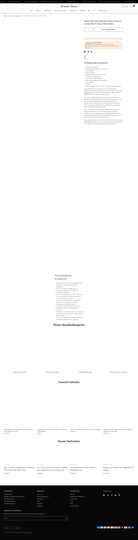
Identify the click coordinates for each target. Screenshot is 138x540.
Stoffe (38, 501)
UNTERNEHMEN (8, 491)
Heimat (5, 15)
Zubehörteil (72, 10)
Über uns (72, 494)
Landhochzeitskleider (85, 372)
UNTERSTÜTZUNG (75, 491)
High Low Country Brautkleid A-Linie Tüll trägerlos (85, 429)
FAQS (71, 503)
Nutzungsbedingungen (9, 501)
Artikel (71, 501)
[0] (133, 6)
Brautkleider (47, 10)
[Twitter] (109, 495)
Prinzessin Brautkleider (43, 496)
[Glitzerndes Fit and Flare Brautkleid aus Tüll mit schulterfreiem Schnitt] (19, 406)
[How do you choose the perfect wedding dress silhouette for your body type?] (52, 453)
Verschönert (40, 499)
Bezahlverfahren (8, 494)
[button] (103, 35)
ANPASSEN (83, 10)
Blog (89, 10)
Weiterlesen (7, 473)
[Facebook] (105, 495)
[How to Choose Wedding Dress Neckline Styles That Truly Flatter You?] (19, 453)
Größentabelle (73, 499)
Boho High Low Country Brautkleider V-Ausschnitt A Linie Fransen (52, 430)
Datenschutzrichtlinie (9, 499)
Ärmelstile (39, 506)
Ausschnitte (40, 503)
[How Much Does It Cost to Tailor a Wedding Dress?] (85, 453)
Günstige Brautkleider (52, 372)
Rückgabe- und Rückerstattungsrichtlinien (14, 496)
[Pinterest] (120, 495)
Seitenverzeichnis (74, 505)
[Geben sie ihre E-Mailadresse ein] (66, 518)
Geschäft (10, 15)
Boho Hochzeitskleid (17, 15)
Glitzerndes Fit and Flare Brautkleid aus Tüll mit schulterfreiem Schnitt (18, 430)
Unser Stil (39, 494)
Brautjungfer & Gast (60, 10)
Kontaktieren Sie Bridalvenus (77, 496)
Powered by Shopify (28, 532)
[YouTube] (116, 495)
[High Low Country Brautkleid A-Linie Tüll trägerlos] (85, 406)
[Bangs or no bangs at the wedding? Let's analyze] (118, 453)
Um (94, 10)
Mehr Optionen (102, 10)
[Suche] (130, 6)
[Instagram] (113, 495)
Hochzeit (37, 10)
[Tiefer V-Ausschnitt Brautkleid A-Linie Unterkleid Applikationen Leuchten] (118, 406)
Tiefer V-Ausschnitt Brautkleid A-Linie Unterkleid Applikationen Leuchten (117, 430)
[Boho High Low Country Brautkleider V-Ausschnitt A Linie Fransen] (52, 406)
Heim (31, 10)
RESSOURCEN (40, 491)
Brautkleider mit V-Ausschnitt (119, 372)
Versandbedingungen (9, 503)
